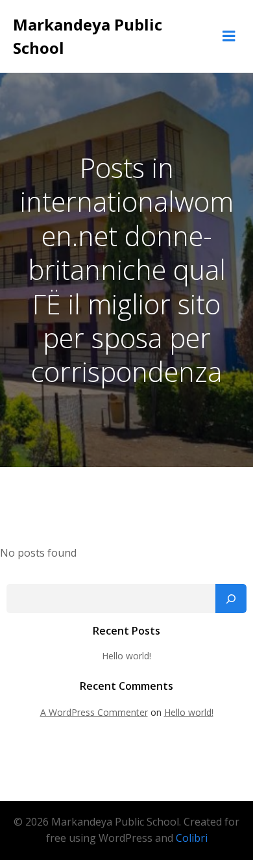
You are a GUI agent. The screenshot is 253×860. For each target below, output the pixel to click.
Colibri (192, 838)
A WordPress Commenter (94, 712)
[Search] (231, 599)
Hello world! (126, 656)
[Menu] (229, 36)
